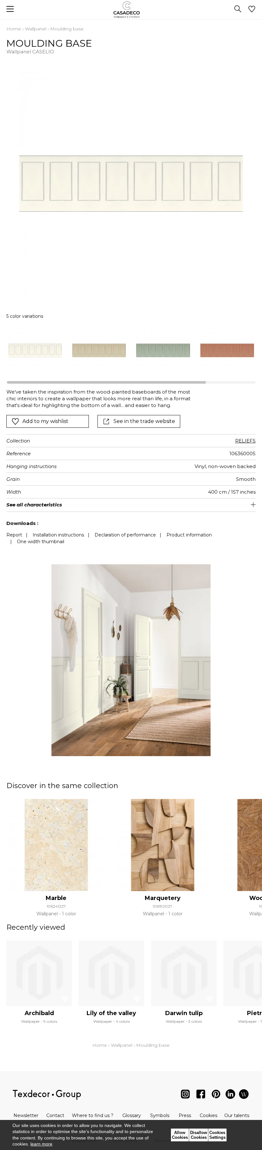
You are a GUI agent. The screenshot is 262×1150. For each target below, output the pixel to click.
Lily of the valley (111, 1013)
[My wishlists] (252, 9)
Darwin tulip (184, 1013)
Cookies (208, 1115)
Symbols (159, 1115)
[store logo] (131, 9)
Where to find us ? (92, 1115)
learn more (41, 1143)
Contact (55, 1115)
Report (14, 535)
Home (13, 29)
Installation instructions (58, 535)
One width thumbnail (40, 541)
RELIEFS (245, 441)
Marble (56, 898)
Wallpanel (35, 29)
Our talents (236, 1115)
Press (185, 1115)
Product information (189, 535)
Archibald (39, 1013)
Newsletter (25, 1115)
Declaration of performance (125, 535)
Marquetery (163, 898)
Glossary (131, 1115)
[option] (35, 350)
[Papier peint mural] (244, 1095)
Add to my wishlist (45, 421)
